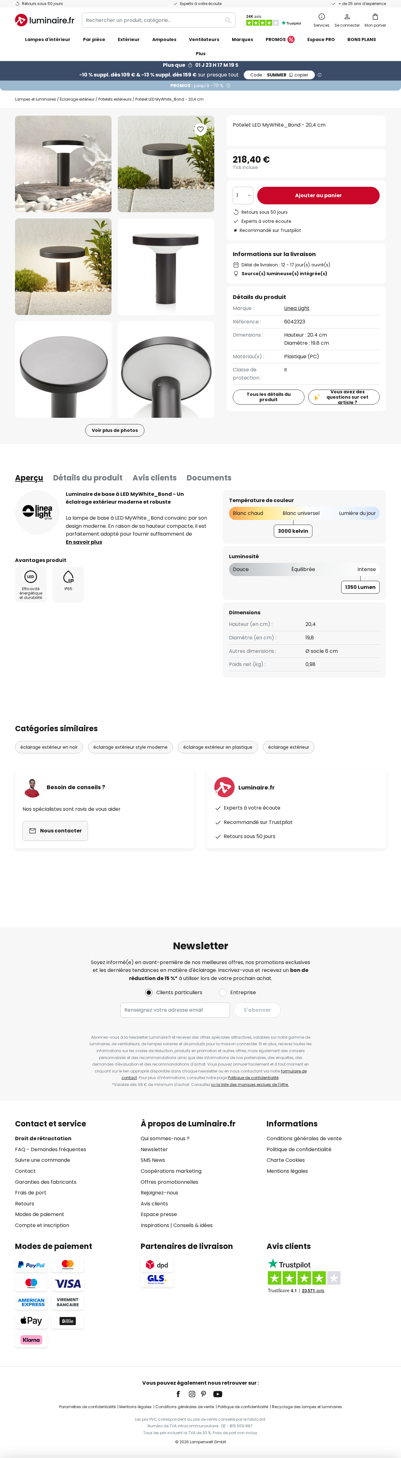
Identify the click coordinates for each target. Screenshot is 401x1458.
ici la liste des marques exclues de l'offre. (250, 1084)
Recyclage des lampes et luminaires (307, 1406)
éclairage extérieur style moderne (130, 747)
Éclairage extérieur (77, 99)
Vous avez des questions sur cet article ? (347, 397)
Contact (25, 1171)
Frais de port (30, 1192)
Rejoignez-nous (159, 1192)
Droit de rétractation (43, 1138)
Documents (209, 478)
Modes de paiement (39, 1214)
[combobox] (158, 20)
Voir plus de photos (115, 430)
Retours (24, 1203)
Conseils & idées (193, 1225)
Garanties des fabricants (45, 1182)
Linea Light (297, 308)
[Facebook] (182, 1394)
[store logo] (44, 20)
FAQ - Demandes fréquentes (50, 1149)
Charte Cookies (286, 1160)
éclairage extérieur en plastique (218, 747)
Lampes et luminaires (35, 99)
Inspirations (155, 1225)
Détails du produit (87, 478)
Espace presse (159, 1214)
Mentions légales (287, 1171)
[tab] (29, 478)
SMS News (153, 1160)
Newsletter (154, 1149)
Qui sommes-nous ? (165, 1138)
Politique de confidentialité (253, 1077)
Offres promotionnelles (169, 1182)
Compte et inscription (42, 1225)
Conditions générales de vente (304, 1138)
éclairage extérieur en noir (49, 747)
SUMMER (279, 75)
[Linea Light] (37, 512)
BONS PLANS (361, 39)
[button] (63, 266)
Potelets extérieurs (115, 99)
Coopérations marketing (171, 1171)
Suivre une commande (42, 1160)
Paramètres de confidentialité (87, 1406)
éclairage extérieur (288, 747)
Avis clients (155, 478)
